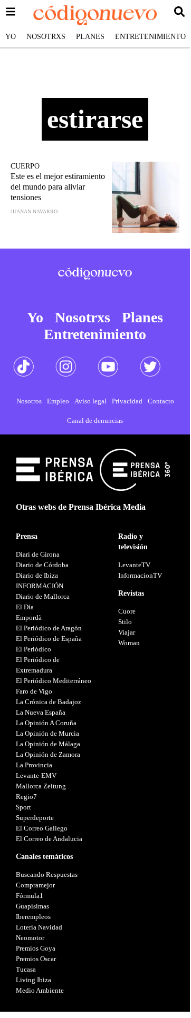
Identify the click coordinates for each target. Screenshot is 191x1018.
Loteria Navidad (39, 927)
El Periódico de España (49, 639)
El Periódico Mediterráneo (53, 681)
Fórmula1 (29, 896)
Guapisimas (32, 906)
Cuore (127, 611)
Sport (23, 807)
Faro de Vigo (34, 691)
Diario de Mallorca (43, 596)
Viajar (126, 632)
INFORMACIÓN (39, 586)
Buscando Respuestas (47, 874)
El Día (25, 607)
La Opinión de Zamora (48, 754)
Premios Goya (35, 948)
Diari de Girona (38, 554)
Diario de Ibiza (37, 575)
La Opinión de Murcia (47, 733)
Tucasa (26, 969)
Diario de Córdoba (42, 565)
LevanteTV (134, 565)
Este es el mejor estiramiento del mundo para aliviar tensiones (58, 187)
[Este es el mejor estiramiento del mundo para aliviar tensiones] (145, 197)
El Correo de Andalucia (49, 839)
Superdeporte (35, 818)
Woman (129, 643)
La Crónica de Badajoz (48, 702)
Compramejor (35, 885)
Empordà (29, 617)
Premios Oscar (36, 959)
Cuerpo (25, 166)
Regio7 (26, 796)
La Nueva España (40, 712)
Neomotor (30, 938)
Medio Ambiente (40, 990)
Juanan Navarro (34, 211)
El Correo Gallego (42, 828)
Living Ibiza (33, 980)
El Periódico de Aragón (49, 628)
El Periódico (33, 649)
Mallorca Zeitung (41, 786)
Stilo (125, 622)
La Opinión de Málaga (48, 744)
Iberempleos (33, 917)
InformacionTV (140, 575)
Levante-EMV (36, 775)
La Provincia (34, 765)
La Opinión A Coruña (46, 723)
